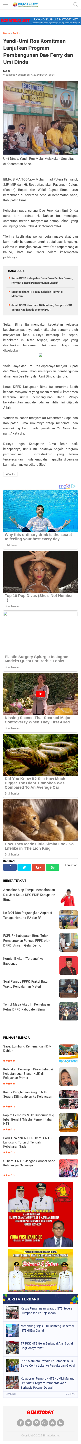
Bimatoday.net (51, 1435)
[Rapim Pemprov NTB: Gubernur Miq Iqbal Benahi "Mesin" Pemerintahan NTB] (68, 1122)
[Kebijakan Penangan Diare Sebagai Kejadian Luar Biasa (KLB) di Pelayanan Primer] (68, 1077)
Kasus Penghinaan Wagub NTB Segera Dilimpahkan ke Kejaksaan (27, 1094)
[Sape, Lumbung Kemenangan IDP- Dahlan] (68, 1054)
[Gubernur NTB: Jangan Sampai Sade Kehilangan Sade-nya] (68, 1168)
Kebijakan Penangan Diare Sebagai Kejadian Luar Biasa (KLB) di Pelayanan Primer (28, 1073)
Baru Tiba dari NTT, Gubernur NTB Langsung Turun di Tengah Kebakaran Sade (27, 1142)
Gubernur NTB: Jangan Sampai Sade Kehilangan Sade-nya (29, 1163)
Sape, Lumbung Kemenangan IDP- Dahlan (27, 1048)
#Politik (10, 474)
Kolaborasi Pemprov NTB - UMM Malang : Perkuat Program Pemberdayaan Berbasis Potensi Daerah (48, 1383)
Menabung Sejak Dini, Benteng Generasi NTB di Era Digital (47, 1328)
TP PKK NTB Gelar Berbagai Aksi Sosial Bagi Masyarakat (47, 1346)
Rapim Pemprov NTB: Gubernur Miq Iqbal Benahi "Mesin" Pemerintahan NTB (28, 1119)
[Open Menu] (5, 5)
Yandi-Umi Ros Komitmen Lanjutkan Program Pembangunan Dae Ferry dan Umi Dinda (38, 51)
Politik (16, 33)
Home (6, 33)
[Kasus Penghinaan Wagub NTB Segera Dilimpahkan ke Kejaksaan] (68, 1100)
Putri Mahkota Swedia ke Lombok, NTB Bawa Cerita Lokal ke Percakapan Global (48, 1363)
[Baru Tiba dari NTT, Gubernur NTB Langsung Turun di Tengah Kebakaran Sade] (68, 1145)
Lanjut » (70, 1394)
